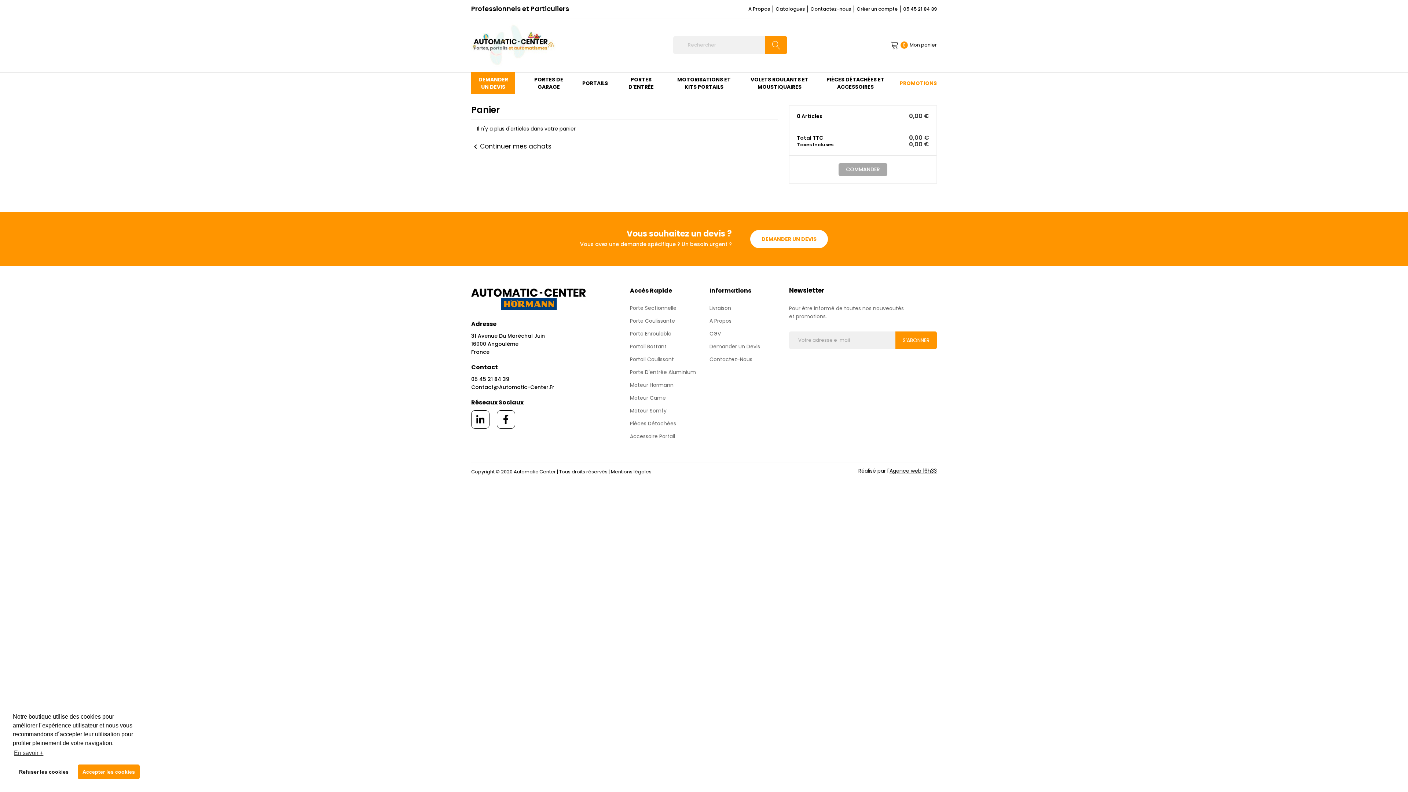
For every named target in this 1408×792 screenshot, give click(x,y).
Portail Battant (648, 346)
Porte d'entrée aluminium (663, 372)
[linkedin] (480, 419)
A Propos (759, 9)
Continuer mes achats (511, 146)
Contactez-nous (830, 9)
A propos (721, 320)
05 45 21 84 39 (920, 9)
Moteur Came (648, 398)
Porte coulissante (652, 320)
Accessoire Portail (652, 436)
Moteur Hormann (652, 385)
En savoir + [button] (28, 753)
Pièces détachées (653, 423)
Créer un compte (877, 9)
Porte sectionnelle (653, 308)
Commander (863, 169)
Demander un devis (789, 239)
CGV (715, 333)
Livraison (720, 308)
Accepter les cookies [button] (108, 772)
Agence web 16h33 (913, 470)
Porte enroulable (650, 333)
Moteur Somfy (648, 410)
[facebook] (506, 419)
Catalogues (790, 9)
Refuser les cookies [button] (44, 772)
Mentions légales (631, 471)
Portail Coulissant (652, 359)
